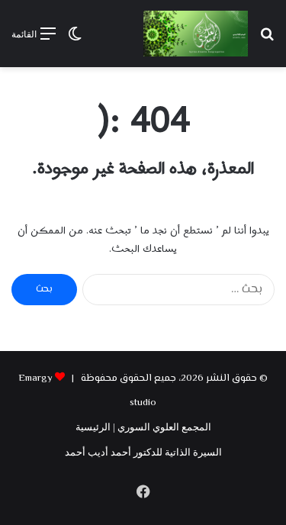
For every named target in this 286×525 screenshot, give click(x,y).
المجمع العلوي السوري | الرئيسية (143, 427)
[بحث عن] (267, 39)
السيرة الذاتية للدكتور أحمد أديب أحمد (143, 452)
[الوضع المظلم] (74, 39)
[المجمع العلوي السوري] (195, 33)
